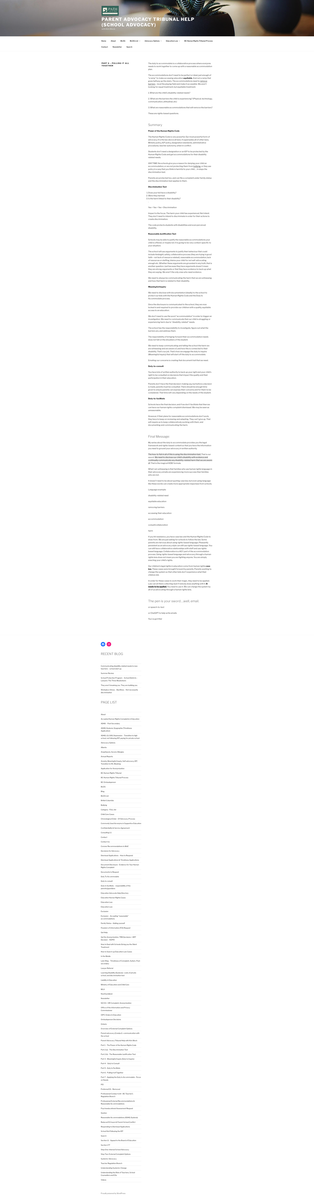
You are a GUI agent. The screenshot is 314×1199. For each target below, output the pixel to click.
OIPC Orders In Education (111, 1015)
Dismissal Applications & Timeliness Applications (120, 860)
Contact (104, 47)
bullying (197, 166)
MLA (103, 989)
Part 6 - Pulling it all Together (112, 1073)
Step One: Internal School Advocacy (115, 1150)
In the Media (106, 956)
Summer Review (107, 673)
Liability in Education (109, 980)
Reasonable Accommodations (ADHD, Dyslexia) (119, 1117)
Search (129, 47)
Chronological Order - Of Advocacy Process (118, 819)
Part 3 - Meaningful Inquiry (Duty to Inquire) (117, 1059)
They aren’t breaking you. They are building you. (119, 685)
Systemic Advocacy (109, 1159)
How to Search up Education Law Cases (116, 952)
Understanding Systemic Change (114, 1168)
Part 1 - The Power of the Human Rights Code (118, 1045)
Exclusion (104, 911)
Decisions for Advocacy (110, 851)
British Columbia (107, 800)
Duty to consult (107, 881)
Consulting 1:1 (106, 832)
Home (103, 41)
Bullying (104, 805)
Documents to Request (110, 872)
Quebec (104, 1113)
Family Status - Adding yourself (113, 923)
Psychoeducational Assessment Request (117, 1108)
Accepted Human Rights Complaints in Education (120, 719)
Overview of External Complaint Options (116, 1029)
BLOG (122, 41)
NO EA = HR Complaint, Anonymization (116, 1003)
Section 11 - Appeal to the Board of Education (118, 1140)
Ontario (104, 1024)
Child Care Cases (107, 814)
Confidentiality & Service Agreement (115, 828)
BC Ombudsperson (108, 782)
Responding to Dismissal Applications (115, 1127)
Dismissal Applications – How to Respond (117, 855)
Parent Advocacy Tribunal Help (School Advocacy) (148, 22)
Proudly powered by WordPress (113, 1193)
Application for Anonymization (112, 768)
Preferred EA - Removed (110, 1089)
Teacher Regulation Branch (111, 1163)
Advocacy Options (152, 41)
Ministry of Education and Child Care (115, 985)
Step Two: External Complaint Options (116, 1154)
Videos (103, 1180)
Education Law (172, 41)
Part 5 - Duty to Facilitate (110, 1068)
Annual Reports (107, 756)
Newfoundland (106, 994)
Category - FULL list (108, 810)
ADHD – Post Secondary (110, 723)
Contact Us (105, 842)
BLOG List (134, 41)
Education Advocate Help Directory (114, 893)
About (113, 41)
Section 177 (105, 1145)
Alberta (104, 747)
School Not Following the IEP (112, 1131)
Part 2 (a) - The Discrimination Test (114, 1050)
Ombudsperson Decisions (111, 1019)
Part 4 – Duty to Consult (110, 1063)
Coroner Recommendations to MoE (115, 846)
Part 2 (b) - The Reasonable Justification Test (118, 1054)
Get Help (104, 932)
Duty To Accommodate (110, 876)
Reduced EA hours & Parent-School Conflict (118, 1122)
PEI (102, 1084)
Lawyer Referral (107, 968)
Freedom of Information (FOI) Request (115, 928)
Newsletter (117, 47)
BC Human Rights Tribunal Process (198, 41)
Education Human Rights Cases (113, 898)
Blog (102, 791)
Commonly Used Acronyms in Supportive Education (121, 823)
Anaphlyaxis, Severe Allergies (112, 752)
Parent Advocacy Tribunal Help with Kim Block (119, 1040)
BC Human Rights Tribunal (111, 773)
